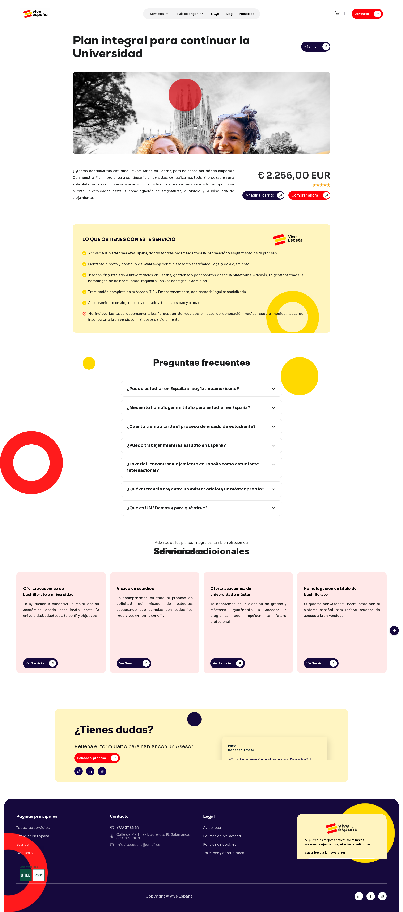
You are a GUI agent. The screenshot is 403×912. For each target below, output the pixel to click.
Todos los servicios (33, 827)
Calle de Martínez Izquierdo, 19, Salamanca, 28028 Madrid (153, 836)
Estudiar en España (32, 836)
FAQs (215, 14)
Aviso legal (212, 827)
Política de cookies (219, 844)
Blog (229, 14)
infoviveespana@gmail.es (138, 844)
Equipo (22, 844)
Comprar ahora (305, 195)
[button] (159, 14)
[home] (80, 14)
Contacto (24, 853)
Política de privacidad (222, 836)
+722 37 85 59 (127, 827)
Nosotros (246, 14)
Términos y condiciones (223, 853)
